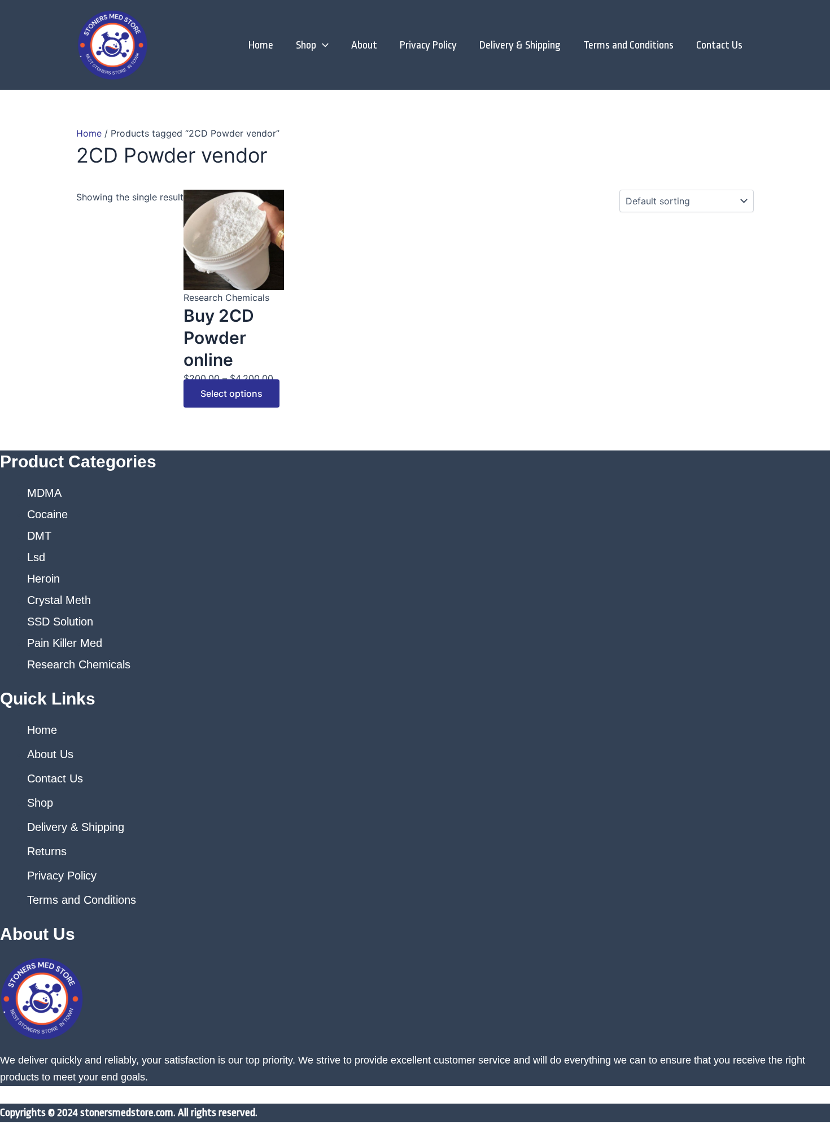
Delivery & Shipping (520, 45)
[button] (322, 45)
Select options (231, 393)
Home (260, 45)
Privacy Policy (428, 45)
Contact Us (719, 45)
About (364, 45)
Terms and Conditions (628, 45)
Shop (306, 45)
